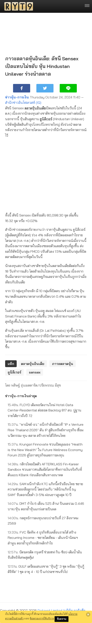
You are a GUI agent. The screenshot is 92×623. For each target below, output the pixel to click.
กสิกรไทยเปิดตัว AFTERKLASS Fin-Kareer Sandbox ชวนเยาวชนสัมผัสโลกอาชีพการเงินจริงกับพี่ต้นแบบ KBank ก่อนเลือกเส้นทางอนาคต (45, 469)
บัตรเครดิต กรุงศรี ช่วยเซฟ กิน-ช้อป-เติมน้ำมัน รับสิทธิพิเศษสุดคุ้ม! (45, 555)
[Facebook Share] (21, 88)
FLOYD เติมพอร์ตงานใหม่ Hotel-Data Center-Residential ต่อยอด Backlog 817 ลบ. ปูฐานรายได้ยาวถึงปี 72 (44, 410)
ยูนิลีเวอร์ (46, 119)
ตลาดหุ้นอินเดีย (35, 108)
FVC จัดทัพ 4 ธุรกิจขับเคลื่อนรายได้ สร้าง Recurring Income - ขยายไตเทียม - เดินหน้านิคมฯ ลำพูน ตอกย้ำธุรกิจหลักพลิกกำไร (43, 537)
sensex (34, 372)
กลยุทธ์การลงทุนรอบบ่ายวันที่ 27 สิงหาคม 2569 (43, 521)
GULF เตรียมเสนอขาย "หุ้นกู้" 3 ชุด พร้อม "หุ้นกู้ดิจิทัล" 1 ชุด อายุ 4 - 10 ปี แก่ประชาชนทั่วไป (46, 569)
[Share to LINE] (68, 88)
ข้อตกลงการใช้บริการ (42, 618)
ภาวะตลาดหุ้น (62, 364)
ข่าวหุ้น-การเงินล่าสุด (21, 396)
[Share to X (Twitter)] (44, 88)
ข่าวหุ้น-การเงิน (17, 97)
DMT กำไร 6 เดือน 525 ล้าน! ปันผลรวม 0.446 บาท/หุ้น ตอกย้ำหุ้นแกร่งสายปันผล (46, 506)
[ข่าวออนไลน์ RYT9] (17, 6)
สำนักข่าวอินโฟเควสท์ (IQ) (23, 102)
